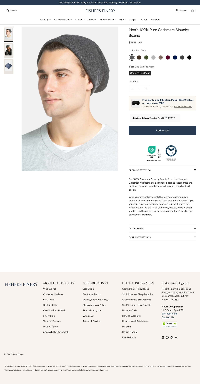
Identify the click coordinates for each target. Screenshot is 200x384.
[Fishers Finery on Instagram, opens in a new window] (167, 337)
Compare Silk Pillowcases (135, 288)
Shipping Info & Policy (94, 305)
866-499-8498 (169, 313)
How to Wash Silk (131, 315)
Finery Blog (49, 315)
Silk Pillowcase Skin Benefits (136, 299)
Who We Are (49, 288)
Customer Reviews (53, 294)
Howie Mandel (129, 332)
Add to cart (162, 130)
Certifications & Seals (54, 310)
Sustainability (50, 305)
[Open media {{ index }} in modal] (70, 99)
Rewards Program (92, 310)
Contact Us (168, 317)
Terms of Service (52, 321)
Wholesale (88, 315)
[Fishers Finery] (100, 10)
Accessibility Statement (55, 332)
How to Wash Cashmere (135, 321)
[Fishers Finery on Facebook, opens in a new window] (163, 337)
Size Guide (88, 288)
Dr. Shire (126, 326)
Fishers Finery (17, 354)
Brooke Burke (129, 337)
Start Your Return (92, 294)
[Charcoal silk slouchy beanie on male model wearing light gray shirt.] (8, 34)
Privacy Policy (50, 326)
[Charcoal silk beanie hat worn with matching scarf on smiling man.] (8, 50)
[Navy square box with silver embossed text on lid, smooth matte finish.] (8, 66)
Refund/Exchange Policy (95, 299)
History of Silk (129, 310)
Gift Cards (48, 299)
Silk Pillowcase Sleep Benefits (137, 294)
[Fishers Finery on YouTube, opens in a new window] (176, 337)
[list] (70, 99)
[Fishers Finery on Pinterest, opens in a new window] (172, 337)
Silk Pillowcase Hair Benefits (136, 305)
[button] (45, 19)
